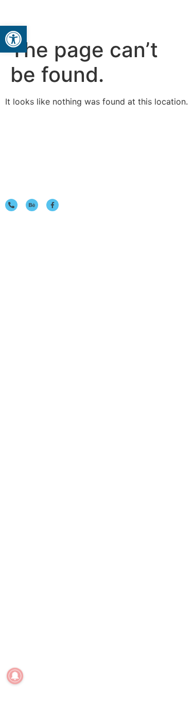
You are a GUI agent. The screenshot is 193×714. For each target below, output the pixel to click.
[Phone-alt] (11, 205)
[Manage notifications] (15, 676)
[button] (164, 17)
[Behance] (32, 205)
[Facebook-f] (52, 205)
